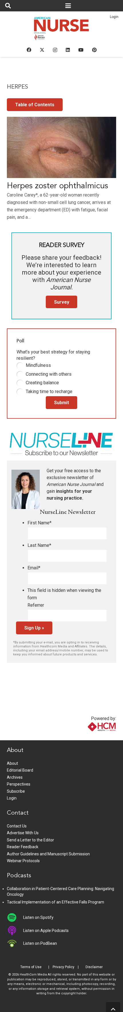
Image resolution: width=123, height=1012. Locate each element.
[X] (42, 50)
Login (114, 17)
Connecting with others (49, 374)
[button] (8, 5)
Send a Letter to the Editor (30, 840)
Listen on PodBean (40, 943)
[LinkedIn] (68, 50)
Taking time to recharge (49, 391)
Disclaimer (94, 967)
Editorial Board (20, 770)
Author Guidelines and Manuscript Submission (48, 854)
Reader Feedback (22, 847)
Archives (15, 777)
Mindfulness (38, 365)
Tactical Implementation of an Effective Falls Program (55, 902)
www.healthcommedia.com (89, 736)
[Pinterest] (94, 50)
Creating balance (42, 382)
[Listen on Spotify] (15, 917)
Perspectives (18, 784)
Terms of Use (30, 967)
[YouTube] (81, 50)
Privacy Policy (63, 967)
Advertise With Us (23, 833)
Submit (61, 402)
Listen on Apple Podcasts (46, 930)
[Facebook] (29, 50)
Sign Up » (34, 628)
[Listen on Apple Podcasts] (15, 930)
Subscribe (16, 791)
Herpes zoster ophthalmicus (57, 186)
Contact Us (17, 826)
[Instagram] (55, 50)
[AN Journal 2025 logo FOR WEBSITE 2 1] (62, 30)
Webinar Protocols (23, 860)
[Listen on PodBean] (15, 943)
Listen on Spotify (38, 917)
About (12, 763)
